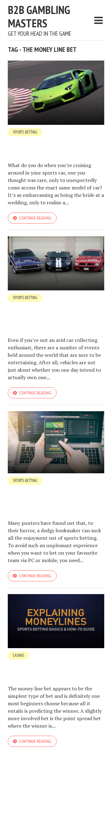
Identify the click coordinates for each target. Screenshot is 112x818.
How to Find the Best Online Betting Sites (51, 495)
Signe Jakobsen (57, 154)
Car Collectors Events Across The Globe (54, 312)
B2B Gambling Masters (39, 16)
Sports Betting (25, 132)
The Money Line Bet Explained (53, 665)
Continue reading (35, 218)
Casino (18, 655)
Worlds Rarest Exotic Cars (49, 142)
